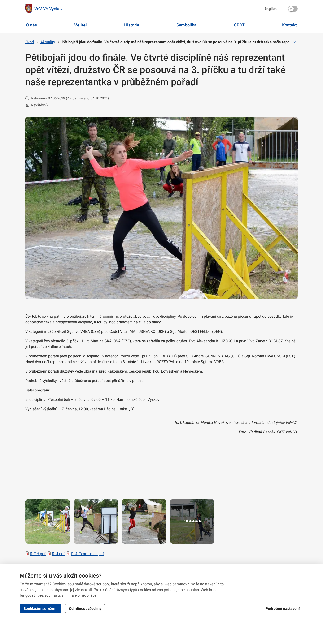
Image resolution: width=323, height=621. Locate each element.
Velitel (80, 24)
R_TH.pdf (38, 554)
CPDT (239, 24)
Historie (131, 24)
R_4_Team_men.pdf (87, 554)
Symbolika (186, 24)
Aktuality (47, 42)
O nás (31, 24)
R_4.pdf (58, 554)
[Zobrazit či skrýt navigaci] (294, 42)
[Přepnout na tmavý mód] (293, 9)
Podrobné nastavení (283, 608)
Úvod (29, 42)
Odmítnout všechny (85, 608)
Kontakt (289, 24)
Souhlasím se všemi (40, 608)
